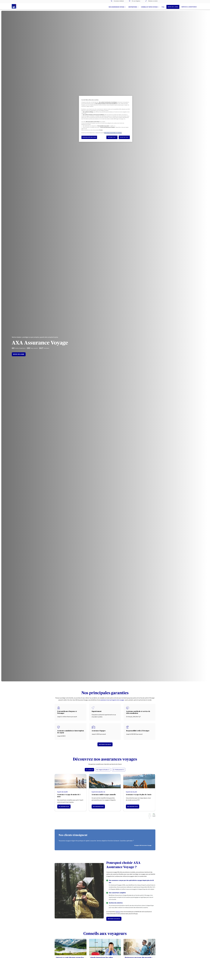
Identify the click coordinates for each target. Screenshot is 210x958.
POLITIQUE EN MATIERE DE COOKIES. (113, 132)
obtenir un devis (105, 744)
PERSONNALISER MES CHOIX (89, 137)
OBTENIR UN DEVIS (114, 919)
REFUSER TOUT (112, 137)
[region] (105, 119)
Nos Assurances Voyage (117, 7)
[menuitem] (117, 1)
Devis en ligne (18, 354)
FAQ (163, 7)
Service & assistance (189, 7)
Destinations (132, 7)
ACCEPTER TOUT (124, 137)
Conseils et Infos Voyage (149, 7)
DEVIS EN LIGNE (173, 7)
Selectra (118, 912)
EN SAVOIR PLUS (64, 806)
